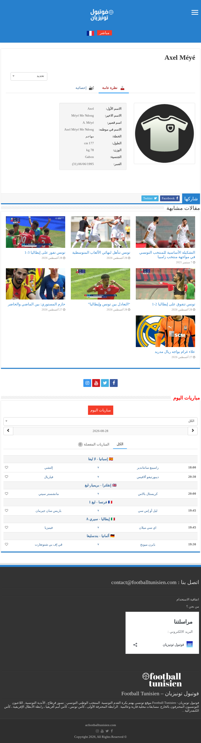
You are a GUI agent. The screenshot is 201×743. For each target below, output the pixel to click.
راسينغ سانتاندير (148, 467)
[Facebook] (114, 383)
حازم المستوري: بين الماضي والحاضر (36, 304)
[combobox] (29, 75)
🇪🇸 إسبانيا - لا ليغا (100, 459)
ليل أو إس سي (147, 511)
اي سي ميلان (147, 527)
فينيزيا (49, 527)
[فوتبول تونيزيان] (100, 13)
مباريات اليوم (100, 410)
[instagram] (87, 383)
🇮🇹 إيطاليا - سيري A (100, 519)
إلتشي (48, 467)
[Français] (90, 33)
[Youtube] (96, 383)
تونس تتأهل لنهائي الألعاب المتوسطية (101, 252)
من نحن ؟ (192, 606)
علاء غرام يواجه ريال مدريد (175, 351)
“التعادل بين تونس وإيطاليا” (109, 304)
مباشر (104, 33)
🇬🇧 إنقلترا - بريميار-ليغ (100, 485)
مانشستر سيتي (48, 494)
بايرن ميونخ (147, 544)
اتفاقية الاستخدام (187, 599)
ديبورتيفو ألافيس (148, 477)
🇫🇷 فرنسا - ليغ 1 (100, 502)
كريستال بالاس (148, 494)
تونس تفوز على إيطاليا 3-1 (45, 252)
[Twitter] (105, 383)
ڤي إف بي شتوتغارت (48, 544)
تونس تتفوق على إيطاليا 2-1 (173, 304)
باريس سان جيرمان (49, 511)
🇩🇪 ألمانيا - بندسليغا (100, 536)
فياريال (48, 477)
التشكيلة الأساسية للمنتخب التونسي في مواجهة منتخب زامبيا (167, 254)
